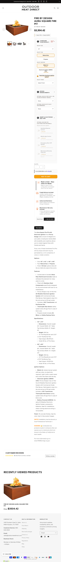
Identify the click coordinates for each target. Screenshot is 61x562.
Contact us (25, 534)
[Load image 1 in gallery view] (9, 44)
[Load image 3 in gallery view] (19, 44)
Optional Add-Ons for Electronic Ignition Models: (44, 123)
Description (39, 228)
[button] (3, 8)
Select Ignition (41, 62)
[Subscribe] (55, 533)
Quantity (36, 164)
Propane (46, 59)
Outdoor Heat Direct (32, 559)
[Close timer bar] (59, 2)
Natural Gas (46, 55)
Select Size (40, 45)
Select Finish (40, 79)
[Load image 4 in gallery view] (24, 44)
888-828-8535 (49, 219)
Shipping (24, 528)
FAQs (23, 546)
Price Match (25, 525)
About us (24, 522)
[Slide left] (4, 29)
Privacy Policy (25, 537)
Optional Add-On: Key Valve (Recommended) (44, 105)
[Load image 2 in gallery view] (14, 44)
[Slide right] (30, 29)
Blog (23, 543)
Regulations (25, 540)
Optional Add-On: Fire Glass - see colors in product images (45, 97)
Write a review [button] (50, 456)
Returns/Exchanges (27, 531)
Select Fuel (40, 52)
